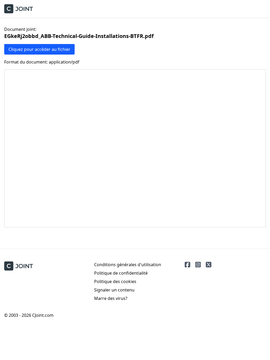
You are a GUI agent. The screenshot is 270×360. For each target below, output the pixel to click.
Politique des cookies (115, 281)
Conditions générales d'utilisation (127, 264)
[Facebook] (187, 264)
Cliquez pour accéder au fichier (39, 49)
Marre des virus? (110, 298)
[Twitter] (208, 264)
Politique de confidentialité (121, 273)
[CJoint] (18, 266)
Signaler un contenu (114, 290)
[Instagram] (198, 264)
